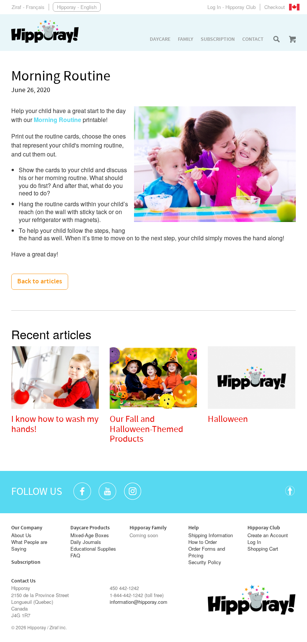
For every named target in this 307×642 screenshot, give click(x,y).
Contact (253, 39)
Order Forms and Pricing (206, 552)
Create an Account (267, 535)
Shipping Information (210, 535)
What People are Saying (29, 545)
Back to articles (39, 281)
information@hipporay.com (138, 602)
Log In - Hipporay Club (231, 6)
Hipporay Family (148, 527)
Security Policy (204, 562)
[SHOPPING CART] (292, 39)
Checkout (274, 6)
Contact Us (23, 581)
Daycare (160, 39)
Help (193, 527)
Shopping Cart (262, 548)
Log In (254, 542)
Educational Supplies (93, 548)
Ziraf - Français (28, 6)
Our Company (26, 527)
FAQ (75, 555)
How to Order (202, 542)
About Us (21, 535)
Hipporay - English (77, 6)
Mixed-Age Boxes (89, 535)
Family (185, 39)
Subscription (218, 39)
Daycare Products (90, 527)
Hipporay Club (263, 527)
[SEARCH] (276, 39)
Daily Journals (85, 542)
